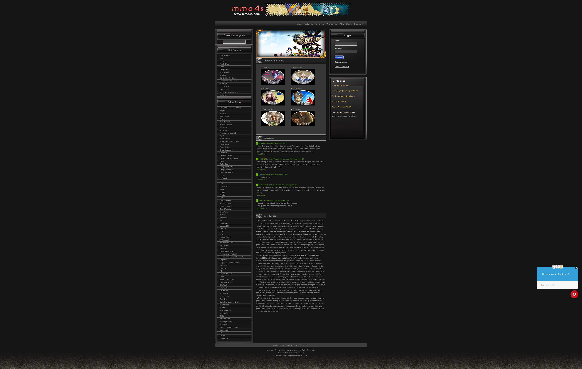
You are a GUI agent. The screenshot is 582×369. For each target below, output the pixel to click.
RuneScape (224, 89)
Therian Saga (225, 313)
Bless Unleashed (226, 150)
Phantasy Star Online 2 (228, 254)
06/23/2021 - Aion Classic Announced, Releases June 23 (281, 159)
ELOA (222, 175)
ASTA (222, 136)
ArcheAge (223, 127)
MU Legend (224, 240)
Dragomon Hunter (226, 167)
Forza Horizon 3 (226, 201)
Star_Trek (223, 299)
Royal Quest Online (227, 279)
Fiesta (222, 195)
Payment (358, 24)
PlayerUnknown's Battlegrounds (232, 257)
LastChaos (224, 223)
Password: (339, 48)
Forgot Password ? (342, 67)
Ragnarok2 (224, 265)
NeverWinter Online (227, 243)
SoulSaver (224, 291)
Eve (221, 184)
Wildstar (223, 113)
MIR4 (222, 234)
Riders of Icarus (226, 274)
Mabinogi (223, 84)
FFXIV (222, 192)
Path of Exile (224, 86)
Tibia (222, 316)
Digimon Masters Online (229, 158)
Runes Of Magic (226, 282)
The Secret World (226, 310)
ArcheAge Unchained (228, 133)
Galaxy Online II (226, 206)
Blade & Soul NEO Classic (229, 141)
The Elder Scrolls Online (229, 92)
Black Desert (225, 139)
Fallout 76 (223, 187)
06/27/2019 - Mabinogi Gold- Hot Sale (274, 200)
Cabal (222, 67)
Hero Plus (223, 217)
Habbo (222, 215)
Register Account (341, 62)
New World (224, 246)
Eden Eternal (224, 72)
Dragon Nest (224, 70)
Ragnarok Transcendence (229, 263)
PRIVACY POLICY (302, 355)
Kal (221, 220)
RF (221, 271)
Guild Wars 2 (225, 55)
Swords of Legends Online (229, 302)
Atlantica (223, 75)
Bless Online (224, 147)
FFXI (222, 189)
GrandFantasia (225, 209)
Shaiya (222, 61)
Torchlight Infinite (226, 322)
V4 (221, 333)
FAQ (342, 24)
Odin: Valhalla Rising (227, 251)
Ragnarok (223, 260)
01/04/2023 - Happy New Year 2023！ (273, 143)
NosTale (223, 248)
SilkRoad (223, 285)
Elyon (222, 181)
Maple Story (224, 64)
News (349, 24)
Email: (337, 41)
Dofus (222, 161)
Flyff (221, 198)
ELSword (223, 178)
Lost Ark (223, 229)
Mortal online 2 (225, 237)
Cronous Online (226, 155)
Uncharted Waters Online (229, 327)
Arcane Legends (226, 124)
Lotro (222, 231)
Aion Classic (224, 116)
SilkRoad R (224, 288)
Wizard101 (224, 338)
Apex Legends (225, 122)
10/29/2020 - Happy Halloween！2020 (273, 174)
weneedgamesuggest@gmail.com (344, 116)
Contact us (332, 24)
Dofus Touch (224, 164)
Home (299, 24)
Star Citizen (224, 296)
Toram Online (225, 319)
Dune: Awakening (226, 172)
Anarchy (223, 119)
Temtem (223, 307)
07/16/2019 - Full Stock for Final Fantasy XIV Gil (278, 185)
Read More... (261, 154)
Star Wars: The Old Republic (230, 108)
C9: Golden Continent (228, 78)
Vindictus (223, 95)
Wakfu (222, 336)
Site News (269, 138)
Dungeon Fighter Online (228, 81)
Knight (222, 111)
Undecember (225, 330)
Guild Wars (224, 212)
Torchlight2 (224, 324)
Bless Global (224, 144)
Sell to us (308, 24)
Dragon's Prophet (226, 170)
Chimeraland (224, 153)
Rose (222, 277)
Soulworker (224, 293)
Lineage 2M (224, 226)
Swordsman (224, 305)
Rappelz (223, 268)
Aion (221, 58)
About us (320, 24)
